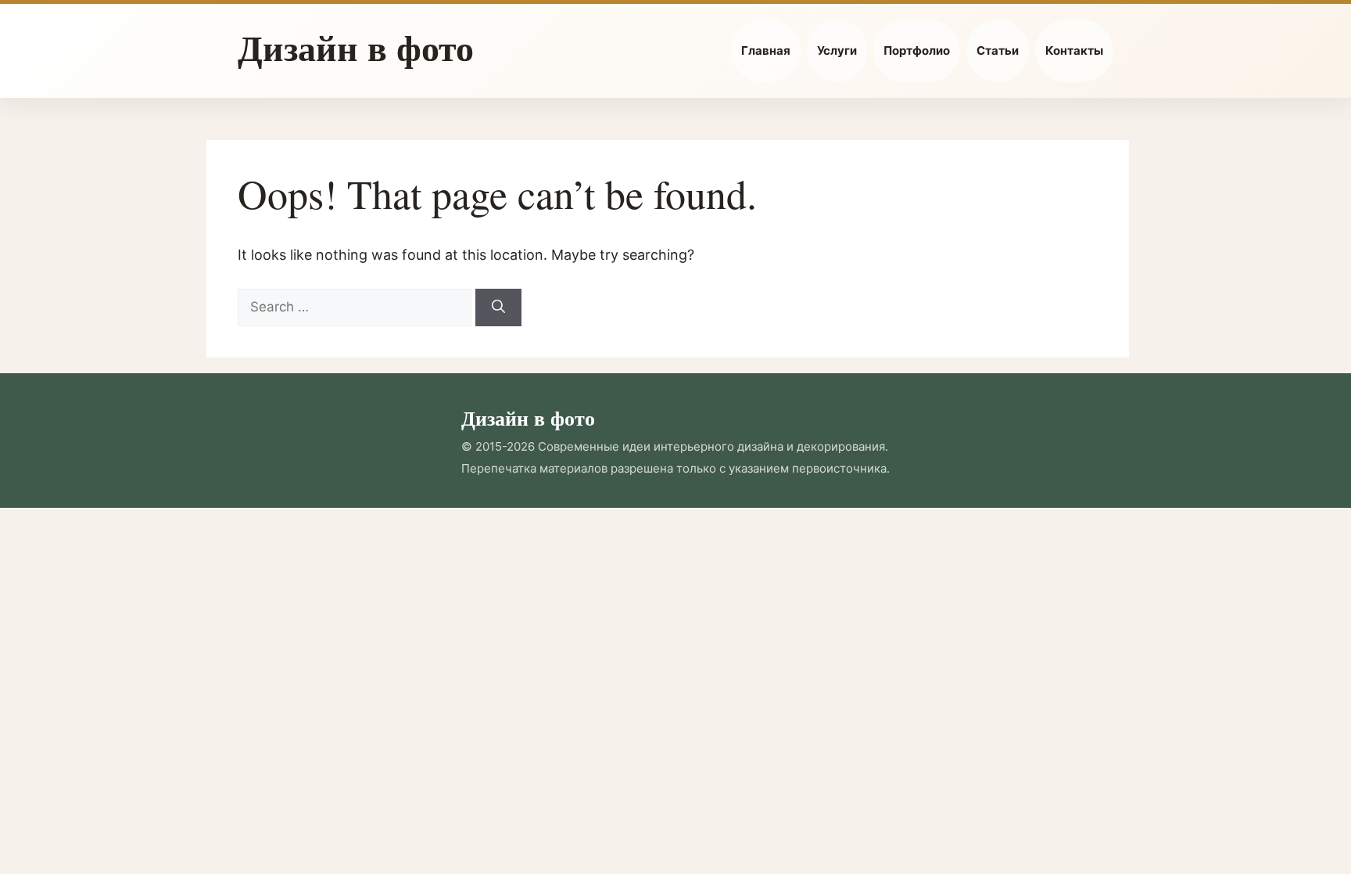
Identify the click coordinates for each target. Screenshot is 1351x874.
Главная (765, 50)
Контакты (1074, 50)
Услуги (837, 50)
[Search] (498, 307)
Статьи (998, 50)
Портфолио (916, 50)
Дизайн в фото (356, 47)
